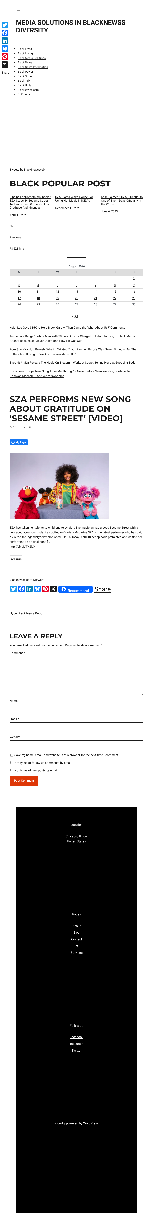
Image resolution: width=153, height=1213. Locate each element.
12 (57, 291)
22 (114, 298)
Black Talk (24, 81)
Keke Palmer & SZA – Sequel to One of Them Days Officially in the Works (122, 200)
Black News (25, 62)
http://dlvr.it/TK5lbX (22, 546)
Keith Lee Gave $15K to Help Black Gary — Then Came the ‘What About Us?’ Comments (67, 327)
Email (14, 719)
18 (38, 298)
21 (95, 298)
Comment (17, 653)
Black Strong (25, 76)
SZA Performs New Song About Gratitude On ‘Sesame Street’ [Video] (70, 408)
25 (38, 304)
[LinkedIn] (5, 41)
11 (38, 291)
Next (13, 226)
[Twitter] (5, 25)
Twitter (76, 1050)
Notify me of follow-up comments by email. (43, 763)
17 (19, 298)
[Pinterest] (5, 57)
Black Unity (25, 85)
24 (19, 304)
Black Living (25, 53)
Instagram (76, 1043)
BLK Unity (24, 94)
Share (102, 589)
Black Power (25, 72)
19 (57, 298)
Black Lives (25, 49)
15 (114, 291)
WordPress (91, 1123)
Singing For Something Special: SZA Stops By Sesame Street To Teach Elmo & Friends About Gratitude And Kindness (30, 202)
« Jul (75, 316)
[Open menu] (18, 9)
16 (133, 291)
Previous (15, 237)
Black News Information (33, 67)
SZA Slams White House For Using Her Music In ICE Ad (74, 199)
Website (15, 737)
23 (133, 298)
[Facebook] (5, 33)
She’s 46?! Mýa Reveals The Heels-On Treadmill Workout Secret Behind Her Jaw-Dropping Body (72, 362)
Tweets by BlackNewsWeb (27, 169)
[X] (5, 65)
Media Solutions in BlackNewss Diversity (70, 26)
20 (76, 298)
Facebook (76, 1037)
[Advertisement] (76, 131)
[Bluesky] (5, 49)
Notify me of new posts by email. (36, 770)
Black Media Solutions (32, 58)
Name (15, 701)
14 (95, 291)
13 (76, 291)
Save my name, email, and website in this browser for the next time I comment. (66, 755)
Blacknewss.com (28, 90)
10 (19, 291)
